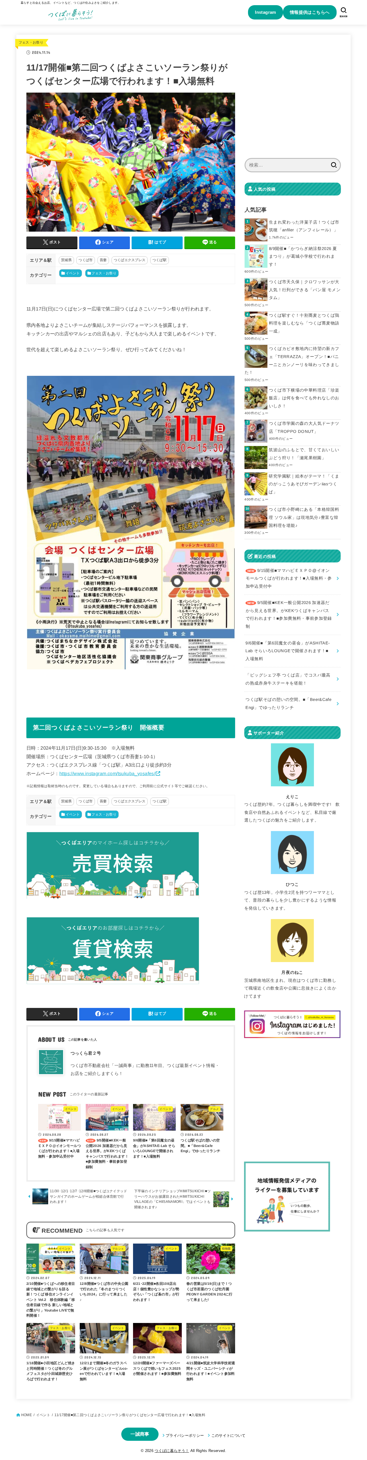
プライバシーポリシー (185, 1435)
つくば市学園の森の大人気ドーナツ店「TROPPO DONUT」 (304, 427)
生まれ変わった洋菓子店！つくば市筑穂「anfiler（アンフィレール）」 (304, 226)
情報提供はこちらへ (310, 12)
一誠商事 (139, 1434)
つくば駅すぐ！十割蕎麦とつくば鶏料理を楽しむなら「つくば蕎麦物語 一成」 (304, 323)
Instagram (265, 12)
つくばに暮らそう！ (172, 1451)
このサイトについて (228, 1435)
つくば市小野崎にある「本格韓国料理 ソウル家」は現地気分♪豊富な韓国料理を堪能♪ (304, 517)
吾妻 (103, 260)
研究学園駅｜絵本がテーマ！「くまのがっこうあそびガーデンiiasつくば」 (304, 484)
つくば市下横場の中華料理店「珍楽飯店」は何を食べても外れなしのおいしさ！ (304, 398)
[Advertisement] (293, 100)
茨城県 (66, 260)
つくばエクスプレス (130, 260)
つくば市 (86, 260)
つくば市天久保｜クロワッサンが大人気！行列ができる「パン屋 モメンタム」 (305, 290)
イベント (73, 273)
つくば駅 (160, 260)
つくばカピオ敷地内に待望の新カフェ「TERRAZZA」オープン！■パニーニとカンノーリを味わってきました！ (292, 360)
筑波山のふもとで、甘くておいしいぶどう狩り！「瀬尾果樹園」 (304, 453)
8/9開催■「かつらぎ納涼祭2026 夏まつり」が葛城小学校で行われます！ (303, 256)
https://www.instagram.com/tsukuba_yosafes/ (107, 773)
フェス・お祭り (31, 42)
